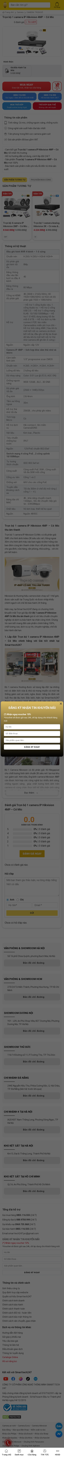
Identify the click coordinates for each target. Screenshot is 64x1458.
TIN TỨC (45, 1455)
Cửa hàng (32, 1455)
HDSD (57, 1455)
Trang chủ (6, 1455)
